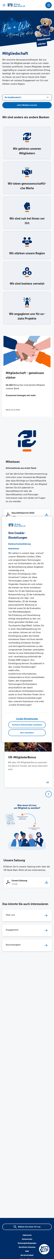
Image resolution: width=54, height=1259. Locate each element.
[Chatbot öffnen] (44, 1249)
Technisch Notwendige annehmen (27, 725)
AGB (27, 1251)
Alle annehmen (27, 733)
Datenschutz (27, 1239)
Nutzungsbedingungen (27, 1243)
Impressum (27, 1235)
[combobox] (27, 97)
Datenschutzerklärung (19, 544)
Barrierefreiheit (27, 1255)
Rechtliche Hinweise (27, 1247)
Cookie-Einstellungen (27, 718)
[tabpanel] (27, 754)
